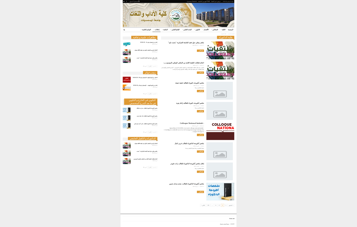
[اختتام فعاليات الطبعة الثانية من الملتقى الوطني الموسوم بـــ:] (127, 161)
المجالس (215, 29)
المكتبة (165, 29)
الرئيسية (230, 29)
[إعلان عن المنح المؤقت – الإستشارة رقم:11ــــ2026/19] (127, 87)
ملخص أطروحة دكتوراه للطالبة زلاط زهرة (190, 103)
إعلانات (157, 29)
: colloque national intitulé (192, 123)
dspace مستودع (192, 1)
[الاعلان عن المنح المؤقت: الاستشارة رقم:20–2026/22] (127, 80)
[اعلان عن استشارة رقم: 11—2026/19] (127, 44)
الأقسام (206, 29)
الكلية (223, 29)
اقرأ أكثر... (200, 50)
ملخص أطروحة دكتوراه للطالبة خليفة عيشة (189, 83)
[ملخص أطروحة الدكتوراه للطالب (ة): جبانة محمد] (127, 118)
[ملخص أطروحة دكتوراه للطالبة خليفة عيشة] (220, 91)
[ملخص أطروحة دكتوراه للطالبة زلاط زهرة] (220, 111)
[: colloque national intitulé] (220, 131)
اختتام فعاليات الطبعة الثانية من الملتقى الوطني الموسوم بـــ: (184, 63)
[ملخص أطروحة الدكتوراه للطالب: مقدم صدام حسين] (220, 192)
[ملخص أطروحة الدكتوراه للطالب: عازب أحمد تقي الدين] (127, 126)
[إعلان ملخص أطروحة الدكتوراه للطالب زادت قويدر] (220, 171)
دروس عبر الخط (216, 1)
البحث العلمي (187, 29)
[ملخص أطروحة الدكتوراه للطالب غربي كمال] (220, 151)
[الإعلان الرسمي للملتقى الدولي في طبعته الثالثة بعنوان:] (127, 52)
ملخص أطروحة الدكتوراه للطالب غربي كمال (189, 143)
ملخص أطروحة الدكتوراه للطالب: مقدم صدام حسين (186, 184)
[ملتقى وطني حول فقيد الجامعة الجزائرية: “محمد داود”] (127, 60)
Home (231, 218)
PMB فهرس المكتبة (204, 1)
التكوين (198, 29)
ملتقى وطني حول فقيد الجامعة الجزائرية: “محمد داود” (186, 43)
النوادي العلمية (146, 29)
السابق (230, 205)
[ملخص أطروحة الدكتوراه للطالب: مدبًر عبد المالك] (127, 110)
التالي (203, 205)
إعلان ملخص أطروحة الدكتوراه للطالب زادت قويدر (187, 164)
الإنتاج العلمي (175, 29)
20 (208, 205)
